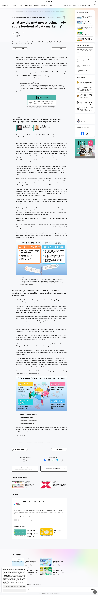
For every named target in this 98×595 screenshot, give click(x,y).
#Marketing (14, 42)
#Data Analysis (57, 42)
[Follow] (23, 32)
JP (93, 1)
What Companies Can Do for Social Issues (83, 71)
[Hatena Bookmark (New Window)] (57, 460)
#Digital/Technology (43, 42)
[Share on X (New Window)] (49, 460)
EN (95, 1)
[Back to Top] (95, 592)
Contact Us (93, 589)
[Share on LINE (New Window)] (53, 460)
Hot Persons (80, 116)
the (21, 435)
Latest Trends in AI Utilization (84, 56)
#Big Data (51, 42)
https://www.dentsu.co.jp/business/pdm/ (30, 83)
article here (32, 435)
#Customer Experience (31, 42)
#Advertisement (22, 42)
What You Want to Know (83, 45)
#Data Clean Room (29, 44)
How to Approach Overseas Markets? (83, 65)
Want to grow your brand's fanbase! (83, 60)
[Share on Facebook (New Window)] (45, 460)
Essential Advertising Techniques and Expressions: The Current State (85, 51)
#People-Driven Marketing (18, 44)
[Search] (95, 5)
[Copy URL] (61, 460)
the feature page (39, 442)
